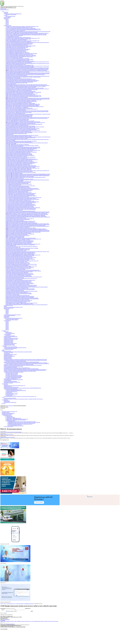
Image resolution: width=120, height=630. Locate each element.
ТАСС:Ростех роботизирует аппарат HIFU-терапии (14, 210)
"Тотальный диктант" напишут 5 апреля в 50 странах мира (15, 30)
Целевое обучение (7, 401)
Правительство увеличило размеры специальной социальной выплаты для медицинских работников (22, 135)
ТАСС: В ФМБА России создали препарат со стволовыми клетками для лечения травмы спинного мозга (23, 189)
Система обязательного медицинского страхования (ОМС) (13, 379)
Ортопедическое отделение (8, 426)
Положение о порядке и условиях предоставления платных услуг (14, 385)
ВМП (3, 350)
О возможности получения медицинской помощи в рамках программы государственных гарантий (20, 371)
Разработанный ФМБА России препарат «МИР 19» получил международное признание (20, 155)
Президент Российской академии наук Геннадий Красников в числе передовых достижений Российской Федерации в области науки (27, 139)
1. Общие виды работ (9, 416)
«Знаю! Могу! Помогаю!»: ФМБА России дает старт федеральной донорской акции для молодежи (22, 32)
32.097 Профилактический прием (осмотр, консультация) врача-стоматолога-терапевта (22, 421)
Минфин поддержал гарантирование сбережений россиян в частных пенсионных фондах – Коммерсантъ (23, 104)
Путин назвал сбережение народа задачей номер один (14, 146)
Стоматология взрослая (8, 415)
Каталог (4, 603)
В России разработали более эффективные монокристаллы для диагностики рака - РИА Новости (21, 53)
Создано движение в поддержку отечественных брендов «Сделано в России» (18, 275)
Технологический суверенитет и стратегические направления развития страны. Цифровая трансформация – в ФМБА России (26, 216)
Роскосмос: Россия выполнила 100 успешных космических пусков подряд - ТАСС (19, 160)
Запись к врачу (3, 405)
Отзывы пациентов (7, 320)
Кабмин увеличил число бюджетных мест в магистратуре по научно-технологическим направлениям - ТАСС (23, 95)
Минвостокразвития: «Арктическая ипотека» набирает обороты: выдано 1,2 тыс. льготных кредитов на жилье (23, 99)
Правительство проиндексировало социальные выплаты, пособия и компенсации (19, 132)
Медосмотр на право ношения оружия (8, 413)
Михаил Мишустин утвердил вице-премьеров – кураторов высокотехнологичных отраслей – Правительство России (24, 106)
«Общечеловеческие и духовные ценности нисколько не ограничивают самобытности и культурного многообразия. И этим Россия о (27, 33)
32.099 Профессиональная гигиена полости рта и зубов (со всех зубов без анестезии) (21, 423)
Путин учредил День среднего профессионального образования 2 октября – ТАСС (19, 151)
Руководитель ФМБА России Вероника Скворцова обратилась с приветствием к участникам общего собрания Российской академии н (27, 175)
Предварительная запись (8, 358)
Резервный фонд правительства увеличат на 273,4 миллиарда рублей (17, 287)
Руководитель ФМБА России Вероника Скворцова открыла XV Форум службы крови (20, 176)
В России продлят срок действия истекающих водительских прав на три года (18, 281)
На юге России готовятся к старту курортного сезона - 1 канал (16, 250)
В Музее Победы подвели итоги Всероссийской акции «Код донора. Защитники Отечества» (21, 45)
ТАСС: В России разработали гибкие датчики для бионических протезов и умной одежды (20, 185)
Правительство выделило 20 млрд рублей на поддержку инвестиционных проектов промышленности (22, 298)
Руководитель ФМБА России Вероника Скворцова (14, 173)
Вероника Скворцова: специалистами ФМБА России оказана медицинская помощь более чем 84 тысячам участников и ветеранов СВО (28, 72)
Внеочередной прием (7, 357)
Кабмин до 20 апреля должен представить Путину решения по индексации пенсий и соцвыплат (21, 285)
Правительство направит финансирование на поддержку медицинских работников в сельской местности (23, 130)
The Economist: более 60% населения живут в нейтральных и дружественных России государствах (22, 291)
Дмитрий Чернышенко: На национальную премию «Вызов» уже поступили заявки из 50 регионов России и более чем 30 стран (26, 84)
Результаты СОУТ (7, 308)
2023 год (7, 309)
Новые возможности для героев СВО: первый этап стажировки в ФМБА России (19, 116)
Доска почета (6, 18)
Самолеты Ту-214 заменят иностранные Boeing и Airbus (15, 290)
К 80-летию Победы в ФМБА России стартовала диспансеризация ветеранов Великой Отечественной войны (23, 92)
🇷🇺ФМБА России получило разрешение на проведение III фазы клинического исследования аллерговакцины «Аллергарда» (26, 228)
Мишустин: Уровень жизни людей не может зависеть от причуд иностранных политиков (20, 289)
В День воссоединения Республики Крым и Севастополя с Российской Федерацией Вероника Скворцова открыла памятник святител (27, 42)
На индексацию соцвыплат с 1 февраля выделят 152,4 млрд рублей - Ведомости (19, 112)
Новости (5, 306)
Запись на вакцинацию (9, 405)
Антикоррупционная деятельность (9, 315)
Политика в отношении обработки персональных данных (13, 307)
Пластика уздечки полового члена (11, 394)
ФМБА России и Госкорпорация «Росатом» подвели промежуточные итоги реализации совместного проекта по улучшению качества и (28, 224)
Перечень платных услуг (8, 386)
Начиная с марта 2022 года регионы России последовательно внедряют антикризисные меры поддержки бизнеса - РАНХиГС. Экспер (27, 251)
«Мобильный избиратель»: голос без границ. (7, 437)
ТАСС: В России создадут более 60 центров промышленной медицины (17, 186)
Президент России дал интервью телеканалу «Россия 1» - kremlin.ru (17, 138)
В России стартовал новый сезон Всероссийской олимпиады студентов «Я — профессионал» (21, 55)
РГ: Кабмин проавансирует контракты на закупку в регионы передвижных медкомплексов (20, 157)
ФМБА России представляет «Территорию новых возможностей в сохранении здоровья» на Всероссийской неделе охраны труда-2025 (27, 231)
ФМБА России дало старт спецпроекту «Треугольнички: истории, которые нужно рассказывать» (21, 222)
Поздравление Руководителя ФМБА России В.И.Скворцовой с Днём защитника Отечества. (20, 123)
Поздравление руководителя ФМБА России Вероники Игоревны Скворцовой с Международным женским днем (24, 124)
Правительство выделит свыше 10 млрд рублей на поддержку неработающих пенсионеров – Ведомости (22, 128)
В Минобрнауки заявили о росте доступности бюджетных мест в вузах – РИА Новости (20, 267)
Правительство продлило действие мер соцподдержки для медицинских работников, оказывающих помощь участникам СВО (26, 131)
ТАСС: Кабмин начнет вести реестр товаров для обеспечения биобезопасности (18, 190)
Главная (1, 603)
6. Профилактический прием (10, 420)
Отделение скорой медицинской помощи (10, 336)
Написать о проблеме (39, 502)
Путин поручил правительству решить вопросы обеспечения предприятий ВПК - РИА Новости (21, 148)
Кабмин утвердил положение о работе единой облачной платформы (17, 97)
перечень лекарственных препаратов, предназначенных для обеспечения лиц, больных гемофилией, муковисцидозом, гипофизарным (27, 363)
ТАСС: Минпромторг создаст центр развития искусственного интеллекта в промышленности (21, 193)
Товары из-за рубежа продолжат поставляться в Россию (15, 277)
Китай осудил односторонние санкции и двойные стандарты (16, 269)
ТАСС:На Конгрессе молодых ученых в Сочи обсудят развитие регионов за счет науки (20, 206)
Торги (3, 397)
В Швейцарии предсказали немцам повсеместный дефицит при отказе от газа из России (20, 288)
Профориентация (5, 399)
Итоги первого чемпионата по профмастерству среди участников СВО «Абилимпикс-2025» (21, 91)
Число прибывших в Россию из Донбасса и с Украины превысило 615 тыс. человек (19, 303)
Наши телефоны (6, 316)
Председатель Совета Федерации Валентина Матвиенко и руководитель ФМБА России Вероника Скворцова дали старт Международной (28, 136)
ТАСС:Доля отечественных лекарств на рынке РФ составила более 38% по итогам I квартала (21, 205)
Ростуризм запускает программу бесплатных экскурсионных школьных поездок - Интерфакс (21, 172)
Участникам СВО (7, 353)
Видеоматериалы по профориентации (10, 402)
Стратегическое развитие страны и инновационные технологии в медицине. (18, 182)
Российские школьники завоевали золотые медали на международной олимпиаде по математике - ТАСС (23, 166)
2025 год (7, 323)
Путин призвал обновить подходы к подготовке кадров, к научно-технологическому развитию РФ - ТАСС (23, 150)
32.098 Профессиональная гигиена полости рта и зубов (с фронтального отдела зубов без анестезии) (24, 422)
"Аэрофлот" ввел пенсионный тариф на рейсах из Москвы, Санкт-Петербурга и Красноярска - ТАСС (22, 26)
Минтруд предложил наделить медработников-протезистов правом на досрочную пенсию (20, 103)
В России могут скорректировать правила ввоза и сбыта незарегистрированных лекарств (20, 252)
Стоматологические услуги (6, 414)
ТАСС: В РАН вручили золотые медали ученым (13, 184)
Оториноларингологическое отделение (10, 343)
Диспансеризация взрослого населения (10, 354)
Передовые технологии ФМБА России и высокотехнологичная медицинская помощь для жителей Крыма (23, 121)
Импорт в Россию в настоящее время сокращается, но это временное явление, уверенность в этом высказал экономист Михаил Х (27, 304)
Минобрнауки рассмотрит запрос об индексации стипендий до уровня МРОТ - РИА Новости (21, 100)
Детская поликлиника (7, 334)
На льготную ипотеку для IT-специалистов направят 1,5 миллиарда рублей (18, 301)
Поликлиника (6, 331)
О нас (3, 11)
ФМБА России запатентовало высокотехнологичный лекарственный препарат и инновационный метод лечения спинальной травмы (27, 223)
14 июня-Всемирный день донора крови (12, 36)
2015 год (7, 24)
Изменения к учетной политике (11, 14)
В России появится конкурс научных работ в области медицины (16, 51)
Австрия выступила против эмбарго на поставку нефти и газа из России (17, 299)
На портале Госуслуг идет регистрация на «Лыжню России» (15, 113)
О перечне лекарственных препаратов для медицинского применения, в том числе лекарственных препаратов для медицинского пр (25, 369)
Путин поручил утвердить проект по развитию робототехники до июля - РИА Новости (20, 149)
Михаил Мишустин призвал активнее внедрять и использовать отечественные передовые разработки (22, 105)
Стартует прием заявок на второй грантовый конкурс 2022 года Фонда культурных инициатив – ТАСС (22, 270)
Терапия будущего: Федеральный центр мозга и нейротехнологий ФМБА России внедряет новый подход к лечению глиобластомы (27, 214)
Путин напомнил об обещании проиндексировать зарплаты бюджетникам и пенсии (19, 273)
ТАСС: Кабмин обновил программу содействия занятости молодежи (17, 191)
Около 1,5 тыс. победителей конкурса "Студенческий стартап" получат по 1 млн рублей (20, 120)
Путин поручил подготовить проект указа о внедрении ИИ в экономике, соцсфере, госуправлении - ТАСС (23, 147)
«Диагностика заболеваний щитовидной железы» (14, 389)
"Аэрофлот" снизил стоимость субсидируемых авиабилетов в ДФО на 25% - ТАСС (19, 27)
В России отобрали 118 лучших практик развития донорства (15, 50)
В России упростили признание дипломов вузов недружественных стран (17, 295)
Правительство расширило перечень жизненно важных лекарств (16, 133)
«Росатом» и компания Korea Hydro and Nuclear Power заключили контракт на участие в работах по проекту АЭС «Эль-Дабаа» (26, 34)
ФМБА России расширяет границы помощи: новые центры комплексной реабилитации (20, 233)
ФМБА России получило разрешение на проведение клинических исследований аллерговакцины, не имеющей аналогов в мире (26, 229)
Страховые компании (7, 380)
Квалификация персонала (8, 355)
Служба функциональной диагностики (10, 348)
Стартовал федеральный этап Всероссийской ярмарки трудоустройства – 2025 (18, 181)
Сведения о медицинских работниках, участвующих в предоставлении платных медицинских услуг (20, 396)
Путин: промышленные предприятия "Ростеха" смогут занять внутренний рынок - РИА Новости (21, 246)
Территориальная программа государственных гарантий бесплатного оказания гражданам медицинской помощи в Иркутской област (25, 360)
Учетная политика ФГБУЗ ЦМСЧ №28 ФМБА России (12, 13)
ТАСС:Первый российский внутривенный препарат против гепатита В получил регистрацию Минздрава (23, 207)
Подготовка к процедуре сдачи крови (12, 372)
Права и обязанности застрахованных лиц (11, 378)
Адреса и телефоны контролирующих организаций (12, 314)
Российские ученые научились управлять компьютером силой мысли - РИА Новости (19, 161)
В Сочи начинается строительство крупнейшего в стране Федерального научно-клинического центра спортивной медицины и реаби (27, 61)
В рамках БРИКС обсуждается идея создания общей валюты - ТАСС (17, 47)
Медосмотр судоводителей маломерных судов (9, 411)
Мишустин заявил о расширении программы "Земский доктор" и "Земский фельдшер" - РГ (20, 253)
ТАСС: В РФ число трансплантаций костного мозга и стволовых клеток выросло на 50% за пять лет (22, 188)
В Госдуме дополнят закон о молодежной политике (14, 279)
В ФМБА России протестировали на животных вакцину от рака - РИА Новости (19, 62)
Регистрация (2, 8)
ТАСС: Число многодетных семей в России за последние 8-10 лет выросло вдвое (19, 203)
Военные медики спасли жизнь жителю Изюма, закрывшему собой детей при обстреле (20, 296)
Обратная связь (46, 621)
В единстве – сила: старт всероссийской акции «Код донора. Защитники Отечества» (19, 43)
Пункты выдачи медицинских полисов (10, 381)
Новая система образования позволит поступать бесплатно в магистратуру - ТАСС (19, 115)
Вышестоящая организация (8, 305)
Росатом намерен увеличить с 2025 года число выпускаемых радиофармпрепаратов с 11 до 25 (21, 158)
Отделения (4, 330)
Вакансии (3, 403)
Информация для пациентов (21, 621)
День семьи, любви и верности (11, 83)
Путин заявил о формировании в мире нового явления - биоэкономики (17, 144)
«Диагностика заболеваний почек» (11, 391)
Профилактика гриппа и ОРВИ (11, 143)
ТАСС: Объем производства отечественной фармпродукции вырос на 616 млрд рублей (20, 194)
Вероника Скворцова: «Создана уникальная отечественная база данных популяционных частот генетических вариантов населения (27, 69)
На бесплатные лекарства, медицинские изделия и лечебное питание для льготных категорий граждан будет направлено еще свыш (27, 111)
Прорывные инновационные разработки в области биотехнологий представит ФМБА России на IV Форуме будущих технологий (27, 142)
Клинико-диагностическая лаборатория (10, 346)
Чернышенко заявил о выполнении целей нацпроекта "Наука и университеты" (18, 243)
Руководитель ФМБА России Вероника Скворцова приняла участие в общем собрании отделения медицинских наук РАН (25, 177)
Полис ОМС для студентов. (8, 352)
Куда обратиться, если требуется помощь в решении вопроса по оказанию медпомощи (18, 351)
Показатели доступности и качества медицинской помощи (13, 366)
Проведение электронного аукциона (10, 398)
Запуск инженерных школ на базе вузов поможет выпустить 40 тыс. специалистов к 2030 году (21, 286)
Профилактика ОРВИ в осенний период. (7, 434)
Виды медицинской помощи (10, 16)
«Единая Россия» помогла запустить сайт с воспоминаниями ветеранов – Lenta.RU (19, 271)
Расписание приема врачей (10, 333)
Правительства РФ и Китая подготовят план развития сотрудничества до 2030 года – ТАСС (20, 127)
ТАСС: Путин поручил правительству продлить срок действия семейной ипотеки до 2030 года (21, 195)
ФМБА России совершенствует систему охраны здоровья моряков (16, 234)
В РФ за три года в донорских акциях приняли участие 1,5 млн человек (17, 58)
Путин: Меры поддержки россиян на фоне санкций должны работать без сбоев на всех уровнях (21, 264)
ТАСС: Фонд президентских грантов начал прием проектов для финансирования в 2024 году (21, 202)
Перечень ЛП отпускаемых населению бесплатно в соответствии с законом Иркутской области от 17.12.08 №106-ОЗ (23, 365)
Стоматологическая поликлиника (9, 335)
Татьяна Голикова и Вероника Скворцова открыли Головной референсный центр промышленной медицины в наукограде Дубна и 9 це (28, 211)
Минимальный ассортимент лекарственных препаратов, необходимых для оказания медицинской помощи (21, 368)
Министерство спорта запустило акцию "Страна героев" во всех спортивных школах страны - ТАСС (22, 260)
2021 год (7, 19)
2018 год (7, 22)
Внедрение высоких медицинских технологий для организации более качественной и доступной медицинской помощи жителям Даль (27, 76)
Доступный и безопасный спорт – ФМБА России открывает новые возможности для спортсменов (22, 89)
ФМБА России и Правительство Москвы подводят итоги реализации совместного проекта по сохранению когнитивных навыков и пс (27, 226)
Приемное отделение (7, 337)
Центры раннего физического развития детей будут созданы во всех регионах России (19, 240)
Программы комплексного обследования (10, 388)
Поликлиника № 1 (9, 332)
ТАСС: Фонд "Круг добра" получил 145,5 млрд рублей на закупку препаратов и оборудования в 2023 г (22, 201)
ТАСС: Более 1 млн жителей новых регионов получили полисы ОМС (17, 183)
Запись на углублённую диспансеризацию (20, 405)
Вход (5, 8)
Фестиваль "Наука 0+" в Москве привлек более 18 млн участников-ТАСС (18, 219)
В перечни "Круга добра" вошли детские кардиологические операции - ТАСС (18, 46)
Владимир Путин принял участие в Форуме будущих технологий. (16, 75)
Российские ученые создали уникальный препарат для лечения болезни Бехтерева (19, 163)
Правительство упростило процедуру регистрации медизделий (16, 302)
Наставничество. (7, 400)
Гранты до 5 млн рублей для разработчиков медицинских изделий (16, 82)
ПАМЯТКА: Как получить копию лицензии (11, 387)
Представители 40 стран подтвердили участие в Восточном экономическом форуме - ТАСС (20, 137)
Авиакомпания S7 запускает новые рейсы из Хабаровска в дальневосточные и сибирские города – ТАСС (23, 38)
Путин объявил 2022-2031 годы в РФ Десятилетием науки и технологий (17, 262)
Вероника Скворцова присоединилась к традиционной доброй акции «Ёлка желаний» (20, 66)
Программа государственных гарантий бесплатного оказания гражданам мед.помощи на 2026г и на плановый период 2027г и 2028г (25, 359)
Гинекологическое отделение (8, 340)
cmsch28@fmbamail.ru (6, 619)
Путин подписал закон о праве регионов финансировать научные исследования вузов (20, 274)
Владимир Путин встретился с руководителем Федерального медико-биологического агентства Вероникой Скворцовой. (25, 74)
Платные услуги (5, 383)
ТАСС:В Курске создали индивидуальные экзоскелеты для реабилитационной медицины (20, 204)
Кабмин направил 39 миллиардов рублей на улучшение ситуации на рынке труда (19, 300)
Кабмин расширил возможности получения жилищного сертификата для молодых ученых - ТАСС (22, 93)
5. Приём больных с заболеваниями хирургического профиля (16, 419)
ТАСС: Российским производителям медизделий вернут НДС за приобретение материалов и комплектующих (23, 197)
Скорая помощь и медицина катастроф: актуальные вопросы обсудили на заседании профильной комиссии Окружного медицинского (27, 179)
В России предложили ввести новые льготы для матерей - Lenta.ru (16, 261)
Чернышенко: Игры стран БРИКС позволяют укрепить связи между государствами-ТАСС (20, 244)
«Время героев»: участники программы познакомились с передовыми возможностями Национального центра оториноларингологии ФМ (28, 31)
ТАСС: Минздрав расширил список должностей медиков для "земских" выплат (19, 192)
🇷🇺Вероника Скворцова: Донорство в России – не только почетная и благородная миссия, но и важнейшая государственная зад (26, 70)
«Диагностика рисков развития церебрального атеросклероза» (16, 390)
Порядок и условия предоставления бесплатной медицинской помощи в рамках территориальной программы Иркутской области (25, 370)
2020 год (7, 20)
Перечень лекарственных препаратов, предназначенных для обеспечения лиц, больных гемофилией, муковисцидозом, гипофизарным (25, 362)
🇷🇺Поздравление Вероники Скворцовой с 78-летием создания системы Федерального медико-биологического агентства (25, 122)
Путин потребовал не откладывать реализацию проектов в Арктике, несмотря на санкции (20, 280)
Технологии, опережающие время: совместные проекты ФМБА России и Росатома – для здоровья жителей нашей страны (25, 215)
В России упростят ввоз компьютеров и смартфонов (14, 57)
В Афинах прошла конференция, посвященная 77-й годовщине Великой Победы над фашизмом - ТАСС (22, 40)
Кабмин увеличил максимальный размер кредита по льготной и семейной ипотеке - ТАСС (20, 94)
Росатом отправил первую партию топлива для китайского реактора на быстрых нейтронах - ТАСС (22, 159)
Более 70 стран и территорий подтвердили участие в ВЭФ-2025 (16, 39)
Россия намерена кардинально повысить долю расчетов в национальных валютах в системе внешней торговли (24, 276)
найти (32, 611)
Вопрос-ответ (52, 621)
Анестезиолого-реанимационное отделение (11, 338)
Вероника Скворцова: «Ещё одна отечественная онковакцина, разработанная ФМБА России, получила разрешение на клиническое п (27, 67)
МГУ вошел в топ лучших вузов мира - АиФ (13, 247)
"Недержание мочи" (9, 395)
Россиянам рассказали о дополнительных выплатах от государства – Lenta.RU (18, 266)
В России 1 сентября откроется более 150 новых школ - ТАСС (16, 48)
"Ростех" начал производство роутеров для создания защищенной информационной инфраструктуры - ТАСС (23, 29)
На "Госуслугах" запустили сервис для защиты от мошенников (16, 109)
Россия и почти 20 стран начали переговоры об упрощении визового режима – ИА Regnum (20, 167)
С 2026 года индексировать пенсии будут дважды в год (15, 178)
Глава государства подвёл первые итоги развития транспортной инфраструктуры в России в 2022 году (22, 80)
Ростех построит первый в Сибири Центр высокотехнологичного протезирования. (19, 171)
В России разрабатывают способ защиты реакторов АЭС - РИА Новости (17, 52)
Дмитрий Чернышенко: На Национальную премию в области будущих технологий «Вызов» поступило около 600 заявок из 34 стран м (27, 85)
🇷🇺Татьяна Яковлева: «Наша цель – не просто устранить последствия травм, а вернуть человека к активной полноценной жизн (26, 213)
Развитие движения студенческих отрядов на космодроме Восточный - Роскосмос (19, 153)
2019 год (7, 21)
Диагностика (12, 621)
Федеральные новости (7, 25)
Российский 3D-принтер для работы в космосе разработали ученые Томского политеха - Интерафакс (22, 248)
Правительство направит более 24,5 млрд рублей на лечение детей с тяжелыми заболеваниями (21, 129)
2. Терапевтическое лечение (10, 417)
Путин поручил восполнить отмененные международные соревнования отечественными (20, 259)
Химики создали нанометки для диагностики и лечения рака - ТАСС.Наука (18, 239)
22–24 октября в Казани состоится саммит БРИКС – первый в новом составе (18, 37)
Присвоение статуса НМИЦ (10, 140)
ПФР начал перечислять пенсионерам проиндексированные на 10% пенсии (18, 152)
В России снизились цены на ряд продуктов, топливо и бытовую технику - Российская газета (21, 257)
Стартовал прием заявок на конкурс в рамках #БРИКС (14, 180)
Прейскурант (6, 384)
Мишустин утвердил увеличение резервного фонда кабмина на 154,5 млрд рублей (19, 108)
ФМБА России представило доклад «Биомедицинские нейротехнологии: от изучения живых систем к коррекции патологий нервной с (27, 230)
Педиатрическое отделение (8, 341)
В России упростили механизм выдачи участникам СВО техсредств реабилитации (19, 56)
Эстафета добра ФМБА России (11, 245)
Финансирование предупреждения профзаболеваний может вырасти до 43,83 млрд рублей (20, 221)
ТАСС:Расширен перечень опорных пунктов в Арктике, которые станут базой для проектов (21, 209)
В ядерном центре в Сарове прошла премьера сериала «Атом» (16, 64)
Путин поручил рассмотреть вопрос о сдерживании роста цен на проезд (17, 284)
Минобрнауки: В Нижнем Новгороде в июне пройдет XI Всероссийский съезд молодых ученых (21, 101)
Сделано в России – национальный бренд (12, 294)
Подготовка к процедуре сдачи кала (11, 374)
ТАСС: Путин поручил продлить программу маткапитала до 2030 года (17, 196)
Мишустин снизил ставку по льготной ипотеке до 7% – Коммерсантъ (17, 107)
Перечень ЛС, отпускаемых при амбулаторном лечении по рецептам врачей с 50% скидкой (18, 364)
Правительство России (9, 134)
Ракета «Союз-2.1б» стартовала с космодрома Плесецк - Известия (16, 156)
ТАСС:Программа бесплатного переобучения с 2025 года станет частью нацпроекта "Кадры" (21, 208)
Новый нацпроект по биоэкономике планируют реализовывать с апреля (17, 119)
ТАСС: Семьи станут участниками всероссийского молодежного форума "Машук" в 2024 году (21, 198)
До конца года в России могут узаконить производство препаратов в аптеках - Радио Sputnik (21, 87)
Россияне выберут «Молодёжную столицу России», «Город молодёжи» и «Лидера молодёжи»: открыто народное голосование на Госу (27, 170)
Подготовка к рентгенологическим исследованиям (14, 376)
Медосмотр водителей (5, 412)
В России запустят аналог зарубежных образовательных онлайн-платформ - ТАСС (19, 258)
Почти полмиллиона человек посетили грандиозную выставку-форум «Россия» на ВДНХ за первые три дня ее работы (25, 126)
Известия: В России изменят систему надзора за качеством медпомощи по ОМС (19, 90)
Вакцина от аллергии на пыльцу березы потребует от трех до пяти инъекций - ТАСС (19, 65)
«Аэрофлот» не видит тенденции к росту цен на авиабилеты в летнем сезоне (18, 268)
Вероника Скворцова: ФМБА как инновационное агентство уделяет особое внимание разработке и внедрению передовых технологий (27, 73)
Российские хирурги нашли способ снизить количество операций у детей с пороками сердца (21, 165)
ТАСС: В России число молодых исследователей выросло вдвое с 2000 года (18, 187)
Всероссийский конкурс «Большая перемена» (13, 77)
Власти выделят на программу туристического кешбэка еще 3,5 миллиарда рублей (19, 282)
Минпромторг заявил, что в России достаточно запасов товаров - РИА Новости (19, 102)
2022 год (7, 324)
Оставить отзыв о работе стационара (12, 319)
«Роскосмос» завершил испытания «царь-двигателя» (14, 35)
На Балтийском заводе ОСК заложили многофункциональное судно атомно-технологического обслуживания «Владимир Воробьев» (27, 110)
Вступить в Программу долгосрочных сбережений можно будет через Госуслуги (19, 78)
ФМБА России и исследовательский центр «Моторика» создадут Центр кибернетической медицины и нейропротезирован (25, 225)
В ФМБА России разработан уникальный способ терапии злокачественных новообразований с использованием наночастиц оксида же (27, 63)
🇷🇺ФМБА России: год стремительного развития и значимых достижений (18, 235)
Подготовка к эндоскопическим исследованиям (13, 375)
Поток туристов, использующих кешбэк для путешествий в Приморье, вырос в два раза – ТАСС (21, 265)
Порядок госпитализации (8, 356)
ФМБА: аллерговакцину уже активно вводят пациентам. (15, 236)
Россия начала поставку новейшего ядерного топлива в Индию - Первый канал (19, 168)
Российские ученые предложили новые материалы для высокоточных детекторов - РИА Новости (21, 162)
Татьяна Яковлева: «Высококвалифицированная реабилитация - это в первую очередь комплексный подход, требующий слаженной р (27, 212)
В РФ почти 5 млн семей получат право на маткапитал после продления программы (19, 59)
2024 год (7, 322)
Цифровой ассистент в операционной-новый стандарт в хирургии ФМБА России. (19, 242)
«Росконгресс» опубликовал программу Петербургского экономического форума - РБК (20, 255)
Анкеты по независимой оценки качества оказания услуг (13, 318)
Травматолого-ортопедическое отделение (10, 339)
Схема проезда (6, 317)
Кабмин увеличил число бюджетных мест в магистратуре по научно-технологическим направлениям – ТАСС (23, 96)
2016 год (7, 23)
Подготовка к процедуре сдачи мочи (12, 373)
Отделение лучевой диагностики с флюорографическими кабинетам (15, 347)
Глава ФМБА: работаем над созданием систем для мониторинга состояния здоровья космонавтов (21, 81)
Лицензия (5, 15)
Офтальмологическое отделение (9, 344)
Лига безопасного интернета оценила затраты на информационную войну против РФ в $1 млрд (21, 278)
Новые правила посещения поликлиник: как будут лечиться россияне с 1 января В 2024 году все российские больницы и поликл (26, 118)
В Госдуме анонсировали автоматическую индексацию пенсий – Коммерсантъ (18, 41)
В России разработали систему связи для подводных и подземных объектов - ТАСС (19, 54)
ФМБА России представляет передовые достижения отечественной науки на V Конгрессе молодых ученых (23, 232)
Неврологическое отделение (8, 342)
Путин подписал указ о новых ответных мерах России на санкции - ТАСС (18, 249)
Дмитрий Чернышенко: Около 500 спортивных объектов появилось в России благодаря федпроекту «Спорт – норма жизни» (26, 86)
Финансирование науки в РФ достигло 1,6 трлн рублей (15, 220)
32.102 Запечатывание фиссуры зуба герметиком (15, 425)
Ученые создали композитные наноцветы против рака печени (16, 217)
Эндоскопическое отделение (8, 349)
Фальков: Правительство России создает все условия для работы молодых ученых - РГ (20, 218)
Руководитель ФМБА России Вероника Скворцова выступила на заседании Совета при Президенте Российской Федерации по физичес (28, 174)
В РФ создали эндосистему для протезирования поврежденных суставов (17, 60)
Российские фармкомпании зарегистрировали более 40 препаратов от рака (18, 164)
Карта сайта (56, 621)
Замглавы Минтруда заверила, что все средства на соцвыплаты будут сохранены (19, 293)
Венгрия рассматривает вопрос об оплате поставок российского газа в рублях (18, 292)
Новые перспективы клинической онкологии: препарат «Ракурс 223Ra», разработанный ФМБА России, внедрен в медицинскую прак (27, 117)
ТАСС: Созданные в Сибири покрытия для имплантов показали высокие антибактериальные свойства (22, 199)
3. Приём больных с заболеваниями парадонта (13, 418)
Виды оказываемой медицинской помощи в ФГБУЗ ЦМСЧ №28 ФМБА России (17, 367)
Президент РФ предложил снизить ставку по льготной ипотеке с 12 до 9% (18, 263)
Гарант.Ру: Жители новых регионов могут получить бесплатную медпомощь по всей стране (21, 79)
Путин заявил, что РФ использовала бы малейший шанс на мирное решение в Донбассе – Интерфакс (22, 145)
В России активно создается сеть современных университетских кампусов (18, 49)
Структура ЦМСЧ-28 (7, 17)
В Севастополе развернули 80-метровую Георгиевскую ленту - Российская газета (19, 256)
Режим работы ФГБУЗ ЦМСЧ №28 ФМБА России (12, 382)
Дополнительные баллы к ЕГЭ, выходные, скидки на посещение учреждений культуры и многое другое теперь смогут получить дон (27, 88)
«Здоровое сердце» (9, 392)
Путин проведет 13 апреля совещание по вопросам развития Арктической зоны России (20, 283)
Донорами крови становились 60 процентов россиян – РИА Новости (17, 272)
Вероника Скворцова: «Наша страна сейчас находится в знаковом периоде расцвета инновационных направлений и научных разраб (27, 68)
